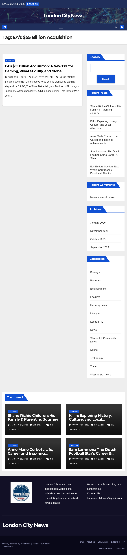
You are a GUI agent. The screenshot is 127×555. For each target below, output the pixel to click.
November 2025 (99, 231)
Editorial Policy (118, 542)
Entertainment (98, 288)
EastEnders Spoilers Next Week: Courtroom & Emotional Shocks (104, 170)
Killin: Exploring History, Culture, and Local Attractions (103, 125)
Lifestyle (95, 313)
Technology (96, 358)
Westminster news (100, 374)
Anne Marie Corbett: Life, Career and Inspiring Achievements (104, 140)
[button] (116, 27)
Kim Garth (38, 425)
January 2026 (98, 222)
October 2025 (97, 239)
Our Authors (103, 542)
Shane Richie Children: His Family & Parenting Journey (105, 109)
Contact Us (120, 548)
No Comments (67, 77)
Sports (94, 350)
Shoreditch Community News (103, 340)
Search (95, 57)
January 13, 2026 (81, 425)
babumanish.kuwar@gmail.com (104, 498)
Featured (95, 297)
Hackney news (98, 305)
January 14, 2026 (19, 425)
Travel (93, 366)
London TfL (96, 321)
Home (81, 542)
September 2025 (99, 247)
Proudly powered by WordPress (16, 544)
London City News (63, 15)
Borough (95, 272)
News (93, 330)
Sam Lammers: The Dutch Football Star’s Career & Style (105, 155)
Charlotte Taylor (42, 77)
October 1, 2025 (17, 77)
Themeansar (7, 546)
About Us (91, 542)
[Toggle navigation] (61, 27)
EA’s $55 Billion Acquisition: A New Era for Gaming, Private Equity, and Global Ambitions (39, 71)
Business (10, 61)
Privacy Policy (105, 548)
